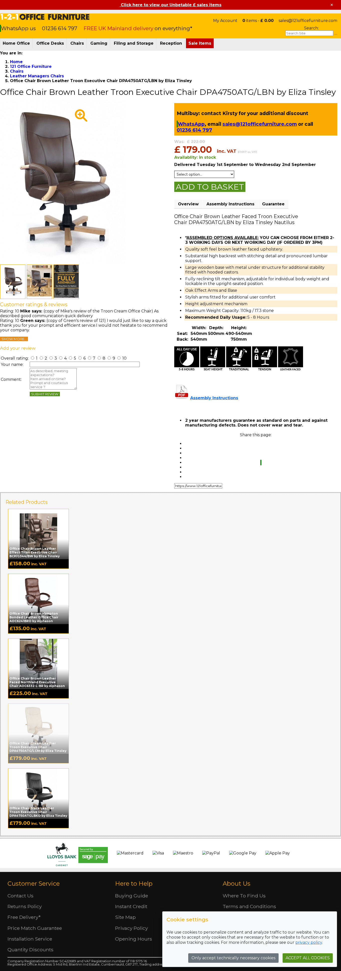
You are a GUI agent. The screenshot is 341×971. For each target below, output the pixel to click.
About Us (236, 883)
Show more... (13, 339)
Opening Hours (133, 939)
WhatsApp (191, 124)
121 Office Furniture (45, 16)
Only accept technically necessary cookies (233, 958)
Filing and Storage (134, 43)
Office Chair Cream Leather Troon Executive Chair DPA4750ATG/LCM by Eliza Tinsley (37, 747)
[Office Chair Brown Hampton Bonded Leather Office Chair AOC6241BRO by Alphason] (38, 598)
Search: (311, 28)
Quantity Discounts (30, 950)
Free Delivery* (23, 917)
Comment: (11, 379)
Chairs (77, 43)
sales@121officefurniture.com (308, 20)
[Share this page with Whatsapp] (260, 462)
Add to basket (210, 187)
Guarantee (273, 204)
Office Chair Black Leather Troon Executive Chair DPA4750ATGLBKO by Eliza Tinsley (38, 812)
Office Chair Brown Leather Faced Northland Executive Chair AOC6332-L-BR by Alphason (37, 682)
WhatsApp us (19, 28)
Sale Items (199, 43)
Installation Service (29, 939)
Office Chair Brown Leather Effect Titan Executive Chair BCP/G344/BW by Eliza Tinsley (34, 552)
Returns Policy (24, 906)
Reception (171, 43)
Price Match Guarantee (34, 928)
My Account (225, 20)
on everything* (138, 28)
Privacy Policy (131, 928)
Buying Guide (131, 896)
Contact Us (20, 896)
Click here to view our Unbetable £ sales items (170, 4)
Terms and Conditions (249, 906)
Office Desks (50, 43)
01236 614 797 (59, 28)
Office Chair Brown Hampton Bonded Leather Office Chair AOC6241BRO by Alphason (33, 617)
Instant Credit (131, 906)
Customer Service (33, 883)
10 (124, 358)
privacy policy (308, 942)
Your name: (12, 364)
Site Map (125, 917)
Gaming (98, 43)
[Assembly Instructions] (181, 398)
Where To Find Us (244, 896)
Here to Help (134, 883)
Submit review (44, 394)
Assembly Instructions (230, 204)
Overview (188, 204)
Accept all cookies (308, 958)
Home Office (16, 43)
